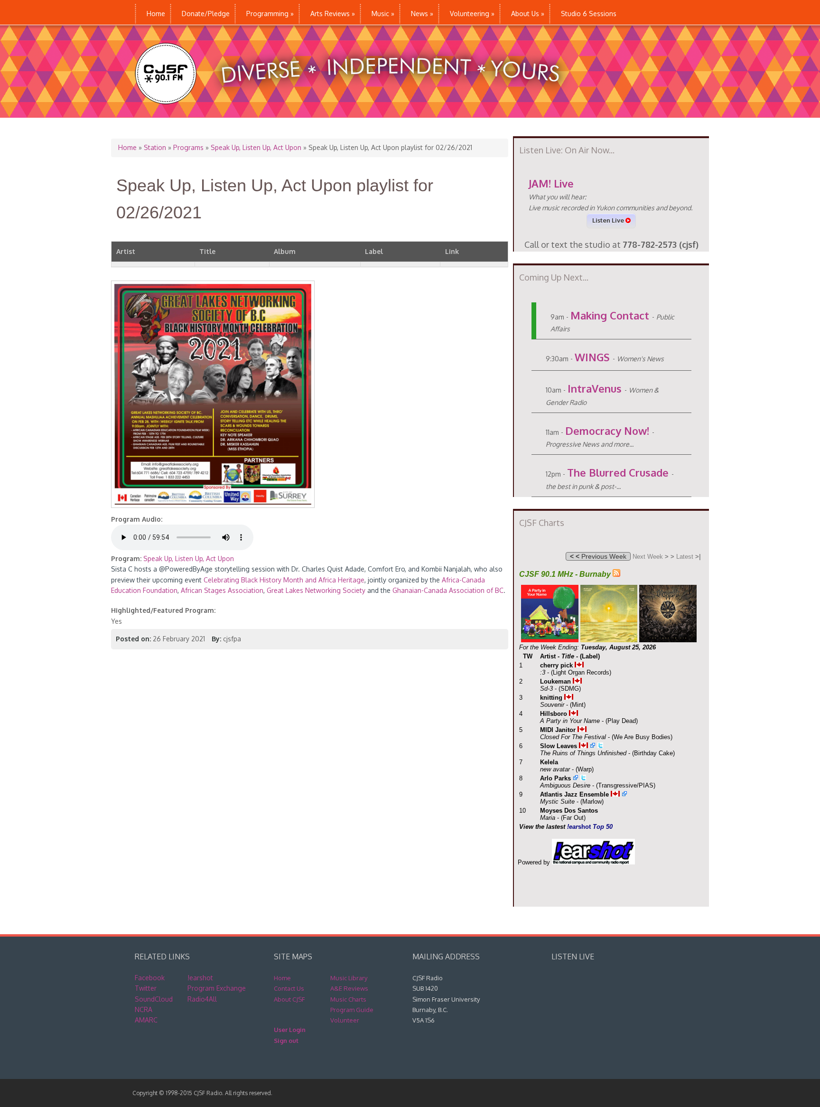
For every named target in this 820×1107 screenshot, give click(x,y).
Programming (270, 13)
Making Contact (609, 315)
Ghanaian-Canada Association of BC (447, 590)
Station (155, 147)
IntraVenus (595, 388)
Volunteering (472, 13)
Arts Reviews (332, 13)
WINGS (592, 357)
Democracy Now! (607, 430)
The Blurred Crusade (618, 472)
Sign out (286, 1040)
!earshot (200, 978)
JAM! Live (551, 183)
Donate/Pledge (206, 13)
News (422, 13)
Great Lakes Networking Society (316, 590)
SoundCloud (154, 999)
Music (383, 13)
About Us (527, 13)
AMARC (146, 1020)
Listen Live (608, 220)
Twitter (146, 988)
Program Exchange (216, 988)
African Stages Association (222, 590)
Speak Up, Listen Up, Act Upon (256, 147)
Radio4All (202, 999)
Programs (188, 147)
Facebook (150, 978)
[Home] (357, 113)
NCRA (143, 1009)
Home (156, 13)
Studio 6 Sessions (588, 13)
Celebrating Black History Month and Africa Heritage (284, 580)
